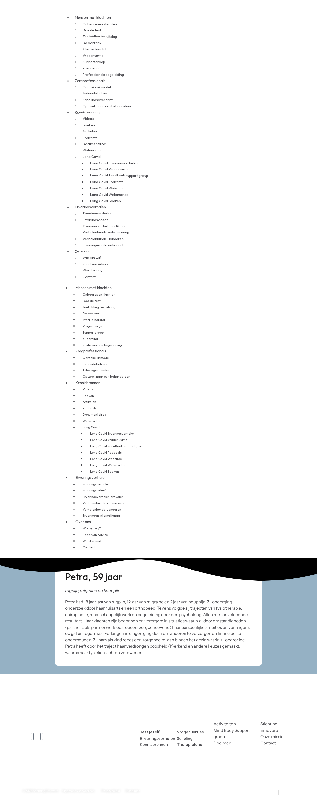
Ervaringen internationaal (103, 245)
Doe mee (222, 743)
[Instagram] (45, 736)
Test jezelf (150, 731)
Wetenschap (93, 150)
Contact (89, 277)
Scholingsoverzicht (98, 100)
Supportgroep (94, 62)
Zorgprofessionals (90, 80)
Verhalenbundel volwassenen (106, 232)
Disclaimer (132, 791)
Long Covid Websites (106, 188)
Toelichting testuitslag (100, 36)
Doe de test (92, 30)
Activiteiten (224, 723)
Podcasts (90, 138)
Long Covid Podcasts (106, 182)
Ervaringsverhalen (90, 206)
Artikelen (90, 131)
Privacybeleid (111, 791)
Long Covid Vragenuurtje (109, 169)
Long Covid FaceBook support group (119, 175)
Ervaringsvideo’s (95, 220)
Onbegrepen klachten (100, 24)
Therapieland (189, 744)
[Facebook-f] (28, 736)
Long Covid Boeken (104, 471)
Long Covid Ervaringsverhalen (114, 163)
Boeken (89, 125)
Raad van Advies (95, 264)
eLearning (91, 68)
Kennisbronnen (87, 112)
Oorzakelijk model (97, 87)
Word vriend (92, 270)
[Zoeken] (218, 284)
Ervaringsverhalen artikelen (104, 226)
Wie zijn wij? (92, 258)
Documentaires (95, 144)
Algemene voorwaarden (78, 791)
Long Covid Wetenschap (109, 194)
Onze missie (272, 736)
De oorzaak (92, 43)
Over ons (82, 251)
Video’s (88, 118)
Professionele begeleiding (102, 345)
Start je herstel (94, 49)
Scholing (185, 738)
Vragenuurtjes (190, 731)
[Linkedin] (37, 736)
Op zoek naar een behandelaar (107, 106)
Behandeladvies (95, 93)
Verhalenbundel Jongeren (103, 239)
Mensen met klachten (93, 17)
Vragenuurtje (93, 55)
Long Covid (92, 156)
